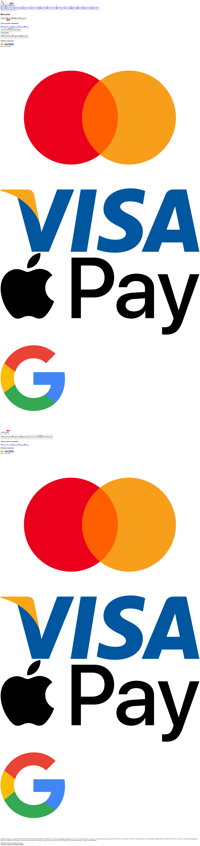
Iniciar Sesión (4, 5)
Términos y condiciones (6, 844)
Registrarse (11, 5)
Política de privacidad (18, 844)
